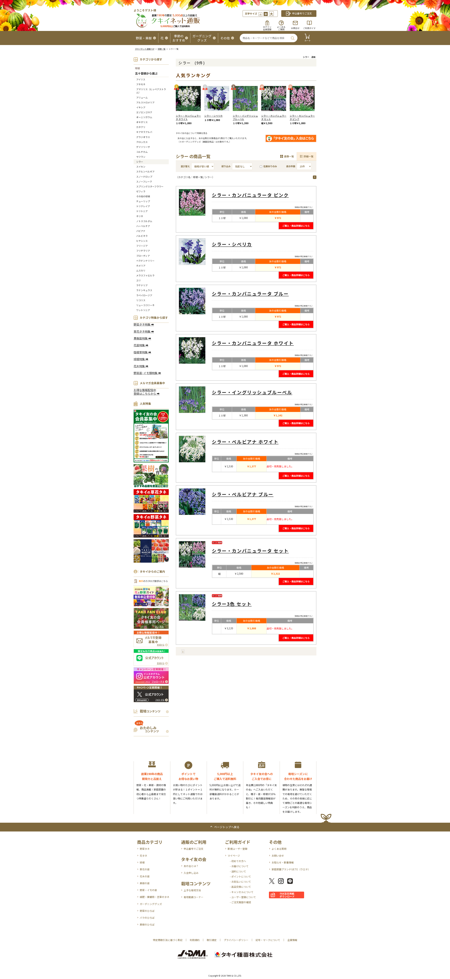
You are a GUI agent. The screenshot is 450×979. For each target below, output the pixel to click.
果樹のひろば (147, 924)
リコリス (140, 300)
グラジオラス (143, 137)
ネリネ (139, 216)
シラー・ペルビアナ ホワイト (245, 441)
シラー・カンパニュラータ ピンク (302, 117)
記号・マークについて (268, 940)
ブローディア (143, 255)
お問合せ (295, 28)
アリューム (142, 97)
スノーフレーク (144, 181)
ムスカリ (140, 270)
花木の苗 (145, 876)
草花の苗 (145, 869)
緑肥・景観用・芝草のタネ (154, 897)
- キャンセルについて (241, 892)
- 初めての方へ (238, 861)
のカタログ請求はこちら (153, 581)
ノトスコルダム (144, 221)
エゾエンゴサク (144, 112)
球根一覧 (161, 48)
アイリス (140, 79)
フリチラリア (143, 250)
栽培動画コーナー (193, 897)
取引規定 (212, 940)
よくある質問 (279, 848)
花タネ (143, 855)
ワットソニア (143, 310)
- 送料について (238, 871)
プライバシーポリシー (236, 940)
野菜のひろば (147, 911)
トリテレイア (143, 206)
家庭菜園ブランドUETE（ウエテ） (291, 869)
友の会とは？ (191, 866)
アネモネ (140, 84)
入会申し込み (191, 873)
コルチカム (142, 151)
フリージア (142, 245)
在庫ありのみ (270, 166)
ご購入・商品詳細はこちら (296, 225)
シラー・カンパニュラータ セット (273, 117)
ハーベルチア (143, 226)
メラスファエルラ (145, 275)
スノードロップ (144, 176)
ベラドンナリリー (145, 260)
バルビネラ (142, 236)
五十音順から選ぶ (146, 73)
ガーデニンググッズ (151, 904)
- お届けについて (239, 866)
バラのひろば (147, 917)
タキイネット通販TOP (144, 48)
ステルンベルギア (145, 171)
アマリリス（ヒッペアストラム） (151, 91)
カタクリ (140, 127)
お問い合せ (278, 855)
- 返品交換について (240, 886)
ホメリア (140, 265)
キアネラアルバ (144, 132)
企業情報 (292, 940)
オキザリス (142, 122)
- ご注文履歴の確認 (240, 902)
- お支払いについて (240, 881)
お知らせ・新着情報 (283, 862)
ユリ (138, 280)
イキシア (140, 107)
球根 (137, 68)
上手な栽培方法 (192, 890)
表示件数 (290, 166)
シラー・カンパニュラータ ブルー (250, 293)
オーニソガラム (144, 117)
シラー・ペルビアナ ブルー (243, 494)
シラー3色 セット (232, 603)
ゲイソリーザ (143, 147)
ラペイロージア (144, 295)
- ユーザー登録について (243, 897)
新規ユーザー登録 (237, 848)
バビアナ (140, 231)
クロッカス (142, 142)
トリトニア (142, 211)
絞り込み (226, 166)
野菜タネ (145, 848)
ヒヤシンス (142, 240)
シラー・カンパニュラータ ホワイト (188, 117)
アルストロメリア (145, 102)
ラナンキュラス (144, 290)
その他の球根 (143, 196)
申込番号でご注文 (193, 848)
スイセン (140, 166)
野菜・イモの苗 (148, 890)
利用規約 (195, 940)
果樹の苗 (145, 883)
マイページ (234, 855)
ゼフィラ (140, 191)
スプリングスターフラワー (149, 186)
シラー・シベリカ (213, 115)
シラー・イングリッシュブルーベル (245, 117)
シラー (139, 161)
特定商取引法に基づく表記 (167, 940)
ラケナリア (142, 285)
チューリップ (143, 201)
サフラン (140, 156)
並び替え (185, 166)
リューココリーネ (145, 305)
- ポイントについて (240, 876)
